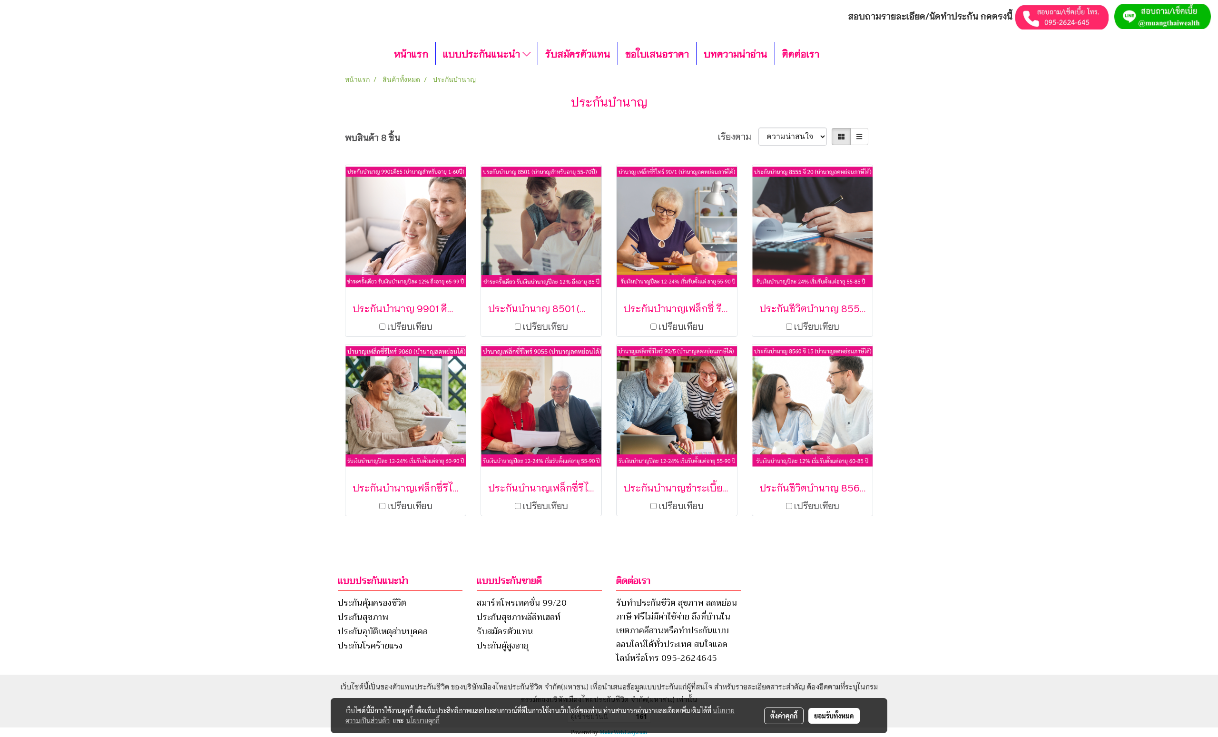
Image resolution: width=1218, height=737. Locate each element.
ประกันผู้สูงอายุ (503, 645)
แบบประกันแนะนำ (482, 53)
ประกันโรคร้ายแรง (370, 645)
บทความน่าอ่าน (735, 53)
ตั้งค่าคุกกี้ (783, 715)
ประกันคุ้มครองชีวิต (372, 602)
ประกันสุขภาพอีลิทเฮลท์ (518, 617)
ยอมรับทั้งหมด (834, 715)
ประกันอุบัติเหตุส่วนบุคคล (383, 631)
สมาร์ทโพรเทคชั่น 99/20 (522, 602)
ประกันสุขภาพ (363, 617)
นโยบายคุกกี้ (423, 720)
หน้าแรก (411, 53)
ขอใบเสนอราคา (657, 53)
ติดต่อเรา (800, 53)
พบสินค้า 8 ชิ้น (372, 137)
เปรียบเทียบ (409, 326)
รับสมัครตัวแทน (577, 53)
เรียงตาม (738, 136)
